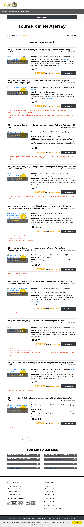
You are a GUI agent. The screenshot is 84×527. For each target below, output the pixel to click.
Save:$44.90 (55, 232)
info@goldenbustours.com (55, 508)
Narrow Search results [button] (41, 42)
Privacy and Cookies (28, 518)
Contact (73, 518)
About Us (11, 518)
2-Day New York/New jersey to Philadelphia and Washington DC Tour (36, 320)
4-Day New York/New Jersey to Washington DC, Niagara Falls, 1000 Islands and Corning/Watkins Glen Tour (40, 282)
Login (27, 11)
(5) (21, 179)
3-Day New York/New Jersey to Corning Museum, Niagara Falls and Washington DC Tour (41, 126)
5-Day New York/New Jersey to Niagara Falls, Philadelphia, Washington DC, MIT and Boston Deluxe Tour (42, 167)
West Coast (49, 492)
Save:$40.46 (55, 309)
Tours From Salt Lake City (16, 494)
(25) (21, 260)
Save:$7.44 (55, 344)
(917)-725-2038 (6, 11)
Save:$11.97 (55, 423)
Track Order (16, 11)
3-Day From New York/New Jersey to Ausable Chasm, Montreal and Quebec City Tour (40, 399)
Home (8, 35)
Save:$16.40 (55, 386)
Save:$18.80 (55, 73)
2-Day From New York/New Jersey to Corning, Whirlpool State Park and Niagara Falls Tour (40, 51)
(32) (21, 135)
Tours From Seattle (14, 489)
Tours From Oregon (15, 486)
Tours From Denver (14, 492)
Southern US (49, 489)
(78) (21, 62)
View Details (68, 73)
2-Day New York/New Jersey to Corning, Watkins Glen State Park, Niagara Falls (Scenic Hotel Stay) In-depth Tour (40, 81)
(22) (21, 93)
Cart (22, 11)
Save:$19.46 (55, 106)
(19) (21, 375)
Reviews (18, 518)
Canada (47, 486)
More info (39, 525)
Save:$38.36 (55, 192)
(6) (21, 221)
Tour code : (68, 52)
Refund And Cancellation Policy (47, 518)
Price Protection (64, 518)
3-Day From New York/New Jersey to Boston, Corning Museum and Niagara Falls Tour (40, 363)
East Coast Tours (16, 35)
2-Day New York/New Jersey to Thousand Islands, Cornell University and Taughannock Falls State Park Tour (37, 249)
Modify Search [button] (42, 17)
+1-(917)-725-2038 (52, 506)
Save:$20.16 (55, 152)
